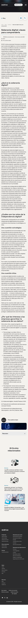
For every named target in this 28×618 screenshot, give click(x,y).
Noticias (9, 24)
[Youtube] (2, 598)
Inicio (2, 24)
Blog (6, 24)
